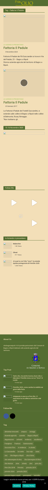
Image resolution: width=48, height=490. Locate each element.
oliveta (24, 463)
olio (6, 455)
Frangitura (8, 443)
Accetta (17, 486)
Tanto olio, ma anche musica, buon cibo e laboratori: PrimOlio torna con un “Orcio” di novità (28, 378)
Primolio (20, 467)
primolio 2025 (22, 471)
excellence (38, 439)
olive (17, 463)
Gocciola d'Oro (10, 447)
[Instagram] (12, 416)
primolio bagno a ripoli (12, 475)
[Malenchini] (7, 246)
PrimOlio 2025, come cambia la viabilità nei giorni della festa (28, 388)
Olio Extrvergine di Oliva (32, 459)
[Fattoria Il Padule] (24, 28)
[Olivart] (7, 254)
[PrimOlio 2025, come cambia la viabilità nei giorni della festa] (7, 389)
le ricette (21, 451)
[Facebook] (6, 416)
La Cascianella (10, 451)
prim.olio (38, 463)
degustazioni (9, 439)
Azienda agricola (10, 435)
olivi (30, 463)
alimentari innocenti (11, 432)
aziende (22, 435)
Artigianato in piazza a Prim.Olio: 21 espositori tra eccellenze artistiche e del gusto (27, 398)
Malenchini (17, 244)
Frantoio (17, 443)
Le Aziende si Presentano (13, 45)
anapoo (24, 432)
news (37, 451)
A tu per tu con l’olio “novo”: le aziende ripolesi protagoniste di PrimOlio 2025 (26, 262)
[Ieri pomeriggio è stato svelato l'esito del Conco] (14, 203)
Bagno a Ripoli (33, 435)
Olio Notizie (9, 463)
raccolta (37, 475)
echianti (19, 439)
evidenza (28, 439)
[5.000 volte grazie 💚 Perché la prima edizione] (14, 223)
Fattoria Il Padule (15, 48)
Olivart (15, 252)
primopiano (27, 475)
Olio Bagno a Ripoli (17, 455)
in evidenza (22, 447)
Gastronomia (27, 443)
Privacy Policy (29, 486)
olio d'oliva (30, 455)
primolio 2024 (9, 471)
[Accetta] (45, 483)
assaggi (32, 432)
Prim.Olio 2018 (10, 467)
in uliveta (32, 447)
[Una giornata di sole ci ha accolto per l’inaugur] (34, 223)
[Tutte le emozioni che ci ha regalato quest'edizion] (34, 203)
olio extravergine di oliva (13, 459)
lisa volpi (30, 451)
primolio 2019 (31, 467)
